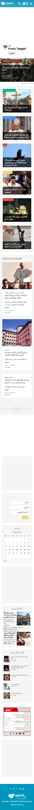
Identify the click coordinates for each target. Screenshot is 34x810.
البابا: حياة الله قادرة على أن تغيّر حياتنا (19, 657)
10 (5, 546)
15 (24, 546)
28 (21, 553)
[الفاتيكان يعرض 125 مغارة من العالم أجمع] (17, 210)
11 (9, 546)
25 (9, 553)
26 (13, 553)
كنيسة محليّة (9, 377)
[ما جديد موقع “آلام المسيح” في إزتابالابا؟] (17, 100)
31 (5, 556)
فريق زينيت (7, 312)
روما (5, 145)
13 (17, 546)
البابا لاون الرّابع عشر (9, 118)
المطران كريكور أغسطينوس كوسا (10, 77)
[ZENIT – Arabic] (9, 3)
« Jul (5, 560)
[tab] (10, 709)
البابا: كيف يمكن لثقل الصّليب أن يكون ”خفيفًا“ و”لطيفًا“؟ (19, 666)
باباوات (7, 350)
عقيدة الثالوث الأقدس (16, 693)
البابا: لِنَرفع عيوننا (15, 684)
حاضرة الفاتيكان (8, 200)
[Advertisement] (17, 25)
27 (17, 553)
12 (13, 546)
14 (21, 546)
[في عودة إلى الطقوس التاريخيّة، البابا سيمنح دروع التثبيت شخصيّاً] (17, 128)
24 (5, 553)
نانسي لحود (7, 394)
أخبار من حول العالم (9, 90)
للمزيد (17, 408)
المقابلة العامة (9, 293)
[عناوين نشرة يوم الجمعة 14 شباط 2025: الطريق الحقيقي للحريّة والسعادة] (17, 155)
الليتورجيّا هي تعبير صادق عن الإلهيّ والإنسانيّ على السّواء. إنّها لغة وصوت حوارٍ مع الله (10, 637)
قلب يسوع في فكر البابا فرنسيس (19, 675)
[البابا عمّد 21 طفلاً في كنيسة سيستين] (17, 183)
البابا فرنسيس (8, 172)
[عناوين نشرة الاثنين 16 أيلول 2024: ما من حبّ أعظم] (17, 237)
